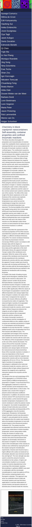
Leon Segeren (7, 104)
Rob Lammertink (8, 114)
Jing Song (5, 62)
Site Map (2, 519)
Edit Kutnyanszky (9, 20)
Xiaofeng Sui (7, 24)
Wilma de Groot (8, 17)
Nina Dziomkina (8, 66)
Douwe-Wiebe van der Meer (13, 93)
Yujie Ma (5, 52)
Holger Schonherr (9, 121)
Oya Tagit (5, 34)
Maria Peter (6, 107)
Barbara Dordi (7, 97)
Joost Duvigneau (8, 31)
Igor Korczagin (7, 76)
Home (1, 517)
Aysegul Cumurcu (9, 13)
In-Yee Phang (7, 55)
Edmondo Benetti (9, 45)
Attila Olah (6, 90)
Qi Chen (5, 48)
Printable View (3, 523)
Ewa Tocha (6, 69)
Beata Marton (7, 86)
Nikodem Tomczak (9, 79)
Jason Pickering (8, 111)
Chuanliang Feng (8, 83)
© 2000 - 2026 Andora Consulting (23, 524)
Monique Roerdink (9, 59)
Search (2, 521)
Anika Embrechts (9, 27)
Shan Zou (5, 73)
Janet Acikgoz (7, 38)
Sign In (18, 526)
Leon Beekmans (8, 100)
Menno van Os (7, 118)
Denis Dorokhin (8, 41)
